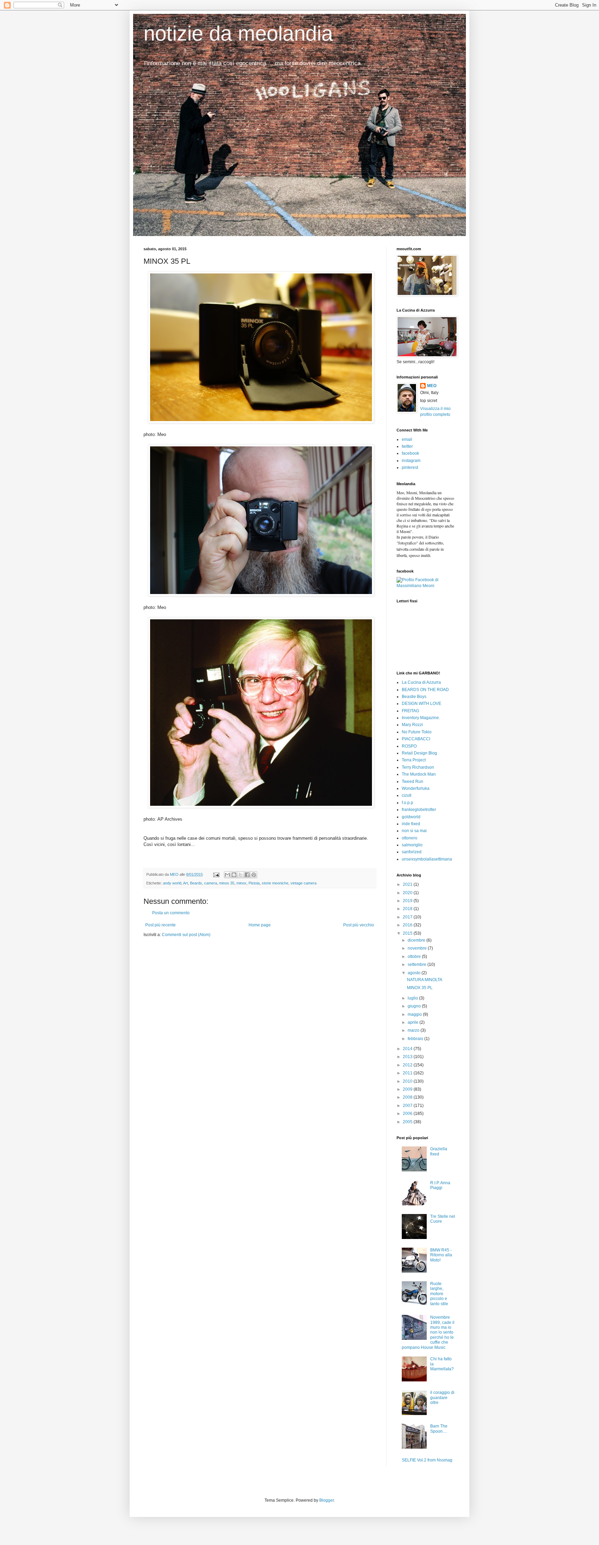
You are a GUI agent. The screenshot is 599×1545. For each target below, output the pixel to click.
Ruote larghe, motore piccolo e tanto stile (439, 1293)
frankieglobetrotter (419, 809)
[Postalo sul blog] (234, 874)
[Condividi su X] (240, 874)
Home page (260, 925)
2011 (408, 1073)
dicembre (417, 940)
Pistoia (254, 883)
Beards (196, 883)
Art (185, 883)
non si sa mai (414, 830)
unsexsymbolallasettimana (427, 859)
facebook (410, 453)
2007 (408, 1105)
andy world (172, 883)
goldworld (411, 816)
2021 (408, 884)
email (407, 439)
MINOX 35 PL (420, 987)
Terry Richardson (418, 767)
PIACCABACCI (416, 738)
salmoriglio (412, 845)
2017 (408, 917)
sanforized (412, 851)
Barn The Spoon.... (439, 1428)
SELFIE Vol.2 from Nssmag (427, 1460)
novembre (418, 948)
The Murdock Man (419, 774)
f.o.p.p (407, 802)
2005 (408, 1121)
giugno (415, 1006)
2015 (408, 933)
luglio (413, 998)
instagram (411, 460)
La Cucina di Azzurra (421, 682)
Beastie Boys (414, 696)
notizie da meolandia (238, 33)
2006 (408, 1113)
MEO (431, 385)
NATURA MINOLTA (424, 979)
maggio (415, 1014)
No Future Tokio (417, 732)
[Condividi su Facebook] (247, 874)
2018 (408, 908)
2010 (408, 1081)
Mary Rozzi (412, 724)
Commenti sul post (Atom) (186, 934)
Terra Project (414, 760)
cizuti (406, 795)
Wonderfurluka (415, 788)
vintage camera (303, 883)
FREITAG (410, 710)
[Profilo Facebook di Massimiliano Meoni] (426, 585)
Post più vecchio (358, 925)
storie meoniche (275, 883)
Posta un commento (171, 912)
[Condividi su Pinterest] (253, 874)
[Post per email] (215, 874)
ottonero (409, 838)
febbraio (416, 1038)
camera (210, 883)
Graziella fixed (438, 1151)
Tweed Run (412, 781)
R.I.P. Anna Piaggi (440, 1185)
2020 (408, 892)
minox (241, 883)
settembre (417, 964)
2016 (408, 925)
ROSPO (409, 746)
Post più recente (160, 925)
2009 (408, 1089)
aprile (413, 1022)
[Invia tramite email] (227, 874)
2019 (408, 900)
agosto (415, 972)
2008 (408, 1097)
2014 (408, 1048)
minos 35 (226, 883)
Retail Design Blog (419, 753)
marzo (414, 1030)
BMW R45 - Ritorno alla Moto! (441, 1255)
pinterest (410, 467)
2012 (408, 1065)
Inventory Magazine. (421, 717)
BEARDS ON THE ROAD (425, 689)
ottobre (415, 956)
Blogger (326, 1500)
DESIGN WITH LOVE (421, 703)
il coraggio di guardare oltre (442, 1397)
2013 (408, 1056)
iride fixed (411, 823)
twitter (407, 446)
